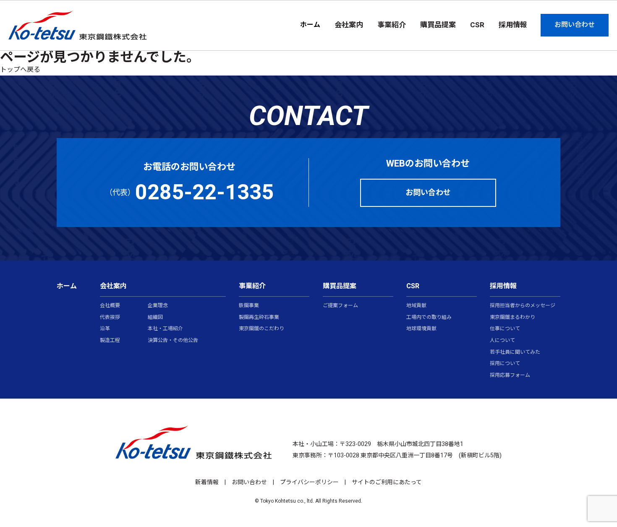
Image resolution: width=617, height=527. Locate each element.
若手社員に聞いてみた (515, 352)
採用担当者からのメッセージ (522, 306)
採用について (505, 363)
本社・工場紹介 (165, 329)
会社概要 (110, 306)
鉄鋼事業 (249, 306)
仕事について (505, 329)
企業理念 (158, 306)
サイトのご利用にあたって (387, 482)
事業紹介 (252, 286)
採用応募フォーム (510, 375)
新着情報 (207, 482)
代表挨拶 (110, 317)
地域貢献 (416, 306)
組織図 (155, 317)
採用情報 (503, 286)
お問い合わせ (249, 482)
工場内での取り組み (429, 317)
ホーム (310, 25)
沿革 (105, 329)
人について (502, 340)
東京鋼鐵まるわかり (512, 317)
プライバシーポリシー (309, 482)
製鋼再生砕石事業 (259, 317)
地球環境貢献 (421, 329)
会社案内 (113, 286)
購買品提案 (339, 286)
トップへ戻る (20, 70)
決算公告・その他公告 (173, 340)
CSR (412, 286)
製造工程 (110, 340)
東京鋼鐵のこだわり (261, 329)
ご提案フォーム (340, 306)
